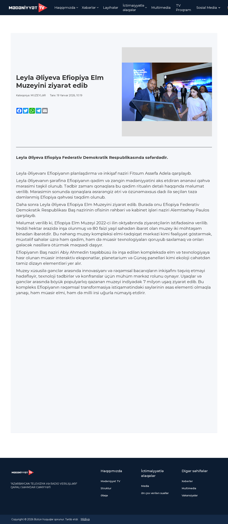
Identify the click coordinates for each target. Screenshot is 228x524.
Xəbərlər (187, 481)
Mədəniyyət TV (110, 481)
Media (145, 486)
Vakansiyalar (190, 495)
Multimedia (161, 8)
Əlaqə (104, 495)
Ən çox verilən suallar (155, 493)
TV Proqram (183, 7)
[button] (66, 7)
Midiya (85, 519)
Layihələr (110, 8)
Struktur (106, 488)
